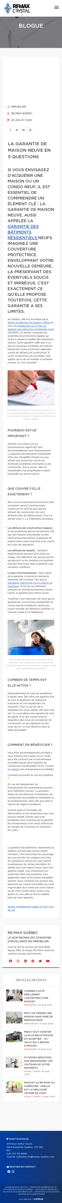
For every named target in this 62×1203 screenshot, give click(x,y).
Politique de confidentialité (17, 1192)
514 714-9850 (19, 1154)
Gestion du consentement (31, 1194)
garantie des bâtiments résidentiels (23, 232)
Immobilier (18, 107)
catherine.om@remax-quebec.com (35, 1157)
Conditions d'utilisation (46, 1192)
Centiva (38, 1199)
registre (15, 769)
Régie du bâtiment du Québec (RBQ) (29, 323)
